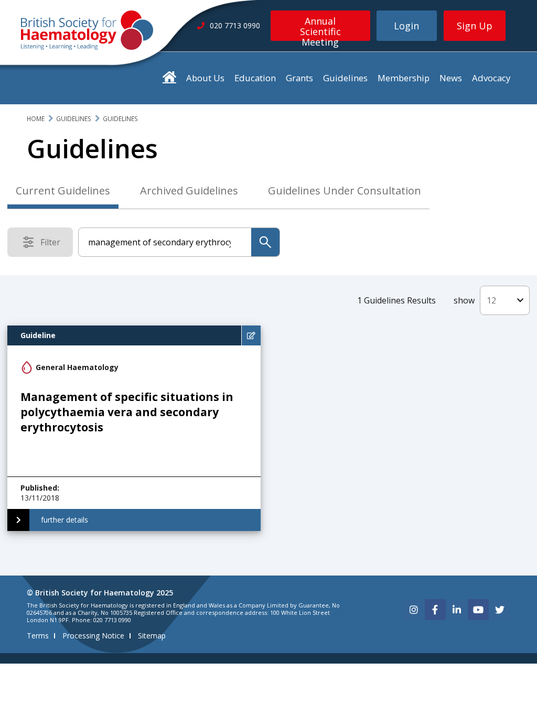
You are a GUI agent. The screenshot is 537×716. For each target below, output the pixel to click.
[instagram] (413, 609)
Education (255, 78)
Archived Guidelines (189, 190)
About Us (205, 78)
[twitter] (499, 609)
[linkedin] (456, 609)
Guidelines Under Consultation (344, 190)
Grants (299, 78)
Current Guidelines (63, 190)
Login (406, 25)
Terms (38, 636)
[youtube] (478, 609)
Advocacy (491, 78)
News (450, 78)
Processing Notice (93, 636)
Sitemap (152, 636)
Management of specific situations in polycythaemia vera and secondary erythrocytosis (126, 412)
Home (36, 118)
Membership (403, 78)
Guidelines (345, 78)
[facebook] (435, 609)
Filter (53, 244)
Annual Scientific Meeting (320, 28)
